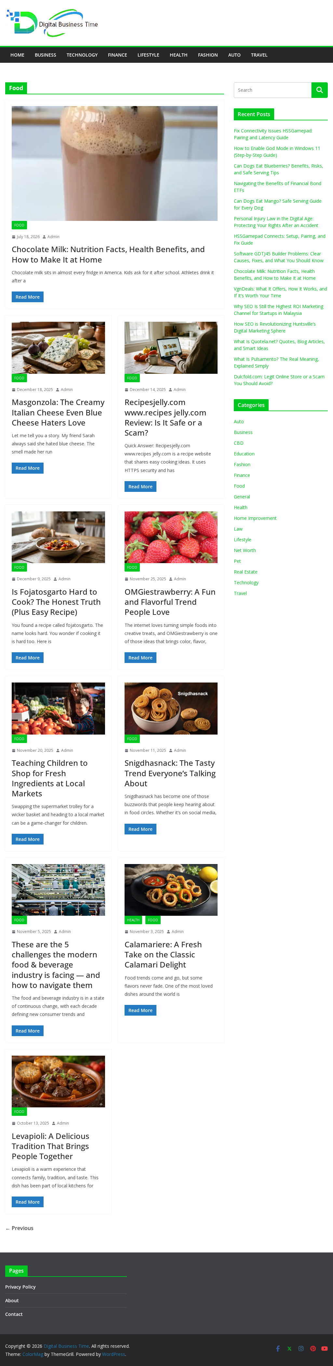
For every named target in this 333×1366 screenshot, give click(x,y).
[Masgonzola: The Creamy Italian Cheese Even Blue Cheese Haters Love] (58, 347)
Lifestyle (148, 55)
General (242, 497)
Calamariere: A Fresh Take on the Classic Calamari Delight (163, 954)
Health (179, 55)
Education (244, 454)
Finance (117, 55)
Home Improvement (255, 518)
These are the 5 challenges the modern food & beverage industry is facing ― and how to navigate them (56, 964)
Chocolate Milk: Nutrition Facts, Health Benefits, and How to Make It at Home (108, 254)
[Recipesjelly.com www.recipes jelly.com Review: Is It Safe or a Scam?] (171, 347)
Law (238, 529)
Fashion (208, 55)
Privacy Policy (20, 1287)
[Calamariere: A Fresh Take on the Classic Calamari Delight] (171, 890)
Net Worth (245, 550)
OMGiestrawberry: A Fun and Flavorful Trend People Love (170, 601)
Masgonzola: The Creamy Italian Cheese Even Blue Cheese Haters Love (58, 412)
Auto (234, 55)
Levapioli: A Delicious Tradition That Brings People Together (50, 1145)
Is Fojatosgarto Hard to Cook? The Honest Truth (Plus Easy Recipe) (56, 601)
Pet (237, 561)
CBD (239, 443)
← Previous (19, 1228)
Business (45, 55)
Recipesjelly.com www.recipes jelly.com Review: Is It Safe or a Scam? (165, 417)
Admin (53, 236)
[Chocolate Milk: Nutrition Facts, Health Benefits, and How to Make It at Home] (115, 163)
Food (19, 225)
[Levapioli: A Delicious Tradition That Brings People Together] (58, 1081)
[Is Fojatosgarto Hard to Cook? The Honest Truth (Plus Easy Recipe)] (58, 537)
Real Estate (246, 572)
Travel (259, 55)
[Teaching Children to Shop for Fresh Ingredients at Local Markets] (58, 708)
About (12, 1300)
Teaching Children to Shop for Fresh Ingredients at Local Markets (50, 778)
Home (17, 55)
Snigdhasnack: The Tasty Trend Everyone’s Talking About (170, 772)
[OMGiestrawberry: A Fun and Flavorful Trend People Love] (171, 537)
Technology (82, 55)
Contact (14, 1314)
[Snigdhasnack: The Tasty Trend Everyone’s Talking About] (171, 708)
